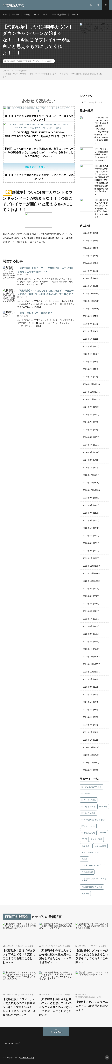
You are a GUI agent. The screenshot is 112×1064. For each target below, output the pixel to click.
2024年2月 (88, 460)
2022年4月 (88, 626)
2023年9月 (88, 497)
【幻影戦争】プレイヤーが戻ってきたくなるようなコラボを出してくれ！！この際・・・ (92, 956)
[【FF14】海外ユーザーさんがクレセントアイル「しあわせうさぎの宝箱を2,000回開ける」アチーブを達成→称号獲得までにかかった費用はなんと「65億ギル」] (86, 171)
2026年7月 (88, 240)
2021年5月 (88, 709)
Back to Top (56, 1032)
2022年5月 (88, 618)
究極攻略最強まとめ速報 (92, 887)
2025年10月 (88, 308)
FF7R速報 (86, 793)
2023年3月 (88, 543)
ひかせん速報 (100, 846)
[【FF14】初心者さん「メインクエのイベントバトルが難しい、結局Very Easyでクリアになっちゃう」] (86, 205)
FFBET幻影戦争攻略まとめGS (94, 819)
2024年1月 (88, 467)
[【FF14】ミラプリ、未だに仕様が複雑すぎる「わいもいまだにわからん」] (86, 153)
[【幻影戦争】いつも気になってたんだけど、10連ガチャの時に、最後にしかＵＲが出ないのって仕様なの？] (9, 295)
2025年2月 (88, 369)
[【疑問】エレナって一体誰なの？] (9, 317)
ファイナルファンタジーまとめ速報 (94, 879)
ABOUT (15, 14)
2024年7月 (88, 422)
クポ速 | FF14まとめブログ (93, 865)
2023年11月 (88, 482)
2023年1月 (88, 558)
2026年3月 (88, 270)
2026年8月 (88, 233)
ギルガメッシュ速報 (44, 61)
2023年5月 (88, 528)
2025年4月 (88, 354)
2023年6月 (88, 520)
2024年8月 (88, 414)
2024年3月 (88, 452)
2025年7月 (88, 331)
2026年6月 (88, 248)
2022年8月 (88, 596)
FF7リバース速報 (89, 800)
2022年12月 (88, 566)
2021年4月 (88, 717)
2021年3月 (88, 724)
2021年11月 (88, 664)
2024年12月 (88, 384)
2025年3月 (88, 361)
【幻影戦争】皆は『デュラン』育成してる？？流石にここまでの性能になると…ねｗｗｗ (19, 956)
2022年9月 (88, 588)
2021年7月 (88, 694)
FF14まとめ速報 (88, 806)
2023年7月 (88, 513)
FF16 (36, 14)
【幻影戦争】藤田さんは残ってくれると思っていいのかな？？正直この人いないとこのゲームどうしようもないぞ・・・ (55, 1007)
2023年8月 (88, 505)
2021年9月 (88, 679)
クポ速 (84, 859)
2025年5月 (88, 346)
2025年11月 (88, 301)
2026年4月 (88, 263)
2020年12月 (88, 747)
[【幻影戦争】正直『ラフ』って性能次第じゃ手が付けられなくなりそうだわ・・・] (9, 272)
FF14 (45, 14)
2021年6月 (88, 702)
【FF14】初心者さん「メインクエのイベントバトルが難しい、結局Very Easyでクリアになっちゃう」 (101, 208)
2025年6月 (88, 339)
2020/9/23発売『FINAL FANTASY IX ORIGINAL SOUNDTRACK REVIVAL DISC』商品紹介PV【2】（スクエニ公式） (39, 136)
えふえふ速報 (96, 839)
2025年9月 (88, 316)
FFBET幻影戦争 (59, 14)
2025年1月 (88, 376)
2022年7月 (88, 603)
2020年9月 (88, 770)
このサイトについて (11, 1043)
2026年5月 (88, 255)
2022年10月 (88, 581)
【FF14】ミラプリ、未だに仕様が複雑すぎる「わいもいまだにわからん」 (101, 154)
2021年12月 (88, 656)
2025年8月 (88, 323)
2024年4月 (88, 444)
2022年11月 (88, 573)
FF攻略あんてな (88, 833)
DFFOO (74, 14)
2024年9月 (88, 407)
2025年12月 (88, 293)
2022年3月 (88, 634)
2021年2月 (88, 732)
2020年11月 (88, 755)
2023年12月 (88, 475)
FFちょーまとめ (88, 826)
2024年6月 (88, 429)
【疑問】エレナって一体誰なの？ (34, 313)
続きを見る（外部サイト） (39, 166)
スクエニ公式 (87, 872)
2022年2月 (88, 641)
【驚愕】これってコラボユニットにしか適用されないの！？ (92, 1005)
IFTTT (84, 839)
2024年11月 (88, 392)
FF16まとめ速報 (88, 813)
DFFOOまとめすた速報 (92, 787)
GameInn (102, 833)
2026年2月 (88, 278)
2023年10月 (88, 490)
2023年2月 (88, 550)
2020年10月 (88, 762)
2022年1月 (88, 649)
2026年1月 (88, 286)
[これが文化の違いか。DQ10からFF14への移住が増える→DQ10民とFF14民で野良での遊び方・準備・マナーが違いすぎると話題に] (86, 122)
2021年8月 (88, 687)
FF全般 (27, 14)
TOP (5, 14)
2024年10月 (88, 399)
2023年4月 (88, 535)
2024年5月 (88, 437)
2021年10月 (88, 671)
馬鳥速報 (85, 893)
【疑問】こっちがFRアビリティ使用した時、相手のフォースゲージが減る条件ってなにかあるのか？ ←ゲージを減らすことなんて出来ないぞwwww (39, 152)
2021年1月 (88, 740)
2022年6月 (88, 611)
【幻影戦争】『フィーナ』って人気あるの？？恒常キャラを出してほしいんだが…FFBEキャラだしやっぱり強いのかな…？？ (19, 1007)
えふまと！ (86, 846)
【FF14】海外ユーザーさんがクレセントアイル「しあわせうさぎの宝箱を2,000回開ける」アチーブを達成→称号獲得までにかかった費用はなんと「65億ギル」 (101, 180)
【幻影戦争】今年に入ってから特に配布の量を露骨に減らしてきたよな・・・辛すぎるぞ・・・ (55, 956)
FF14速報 (103, 806)
